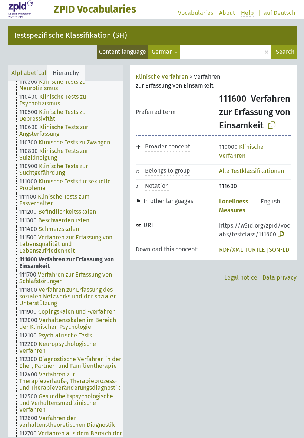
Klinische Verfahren (162, 76)
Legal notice (240, 277)
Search (285, 51)
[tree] (65, 259)
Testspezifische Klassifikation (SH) (70, 35)
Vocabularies (195, 12)
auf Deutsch (279, 12)
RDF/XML (231, 249)
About (227, 12)
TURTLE (255, 249)
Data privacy (279, 277)
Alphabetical (28, 72)
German (162, 51)
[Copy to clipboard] (271, 125)
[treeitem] (74, 85)
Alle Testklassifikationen (251, 170)
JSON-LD (278, 249)
